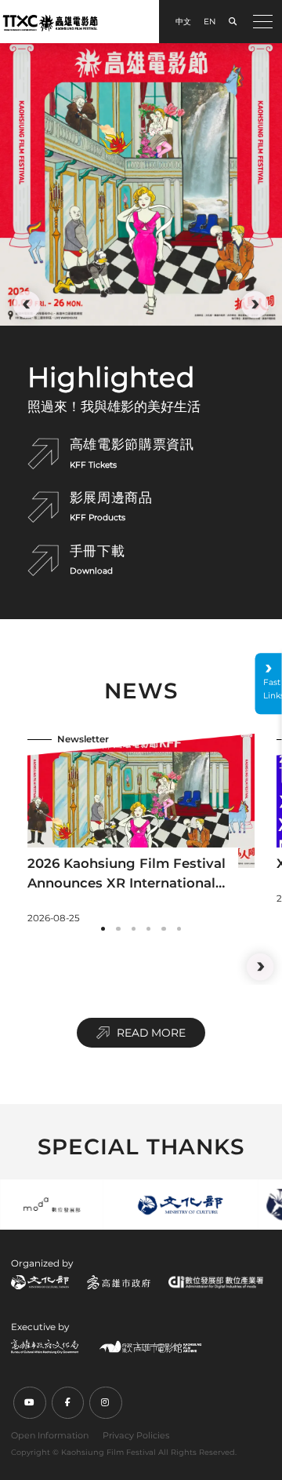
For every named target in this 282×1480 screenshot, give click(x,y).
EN (209, 21)
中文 (183, 21)
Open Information (50, 1435)
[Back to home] (50, 22)
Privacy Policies (136, 1435)
